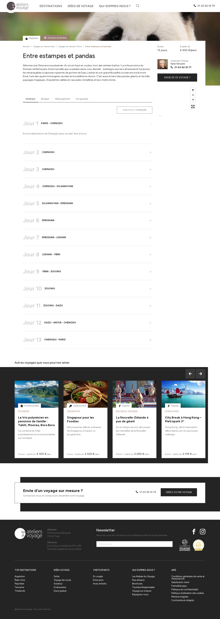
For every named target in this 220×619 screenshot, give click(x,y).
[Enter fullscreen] (192, 106)
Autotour (58, 583)
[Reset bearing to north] (192, 99)
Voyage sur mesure (141, 591)
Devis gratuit (60, 591)
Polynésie (19, 583)
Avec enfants (99, 583)
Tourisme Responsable (143, 587)
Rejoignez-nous (140, 594)
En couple (98, 576)
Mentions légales (179, 596)
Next (200, 374)
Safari (57, 576)
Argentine (20, 576)
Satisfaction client (180, 582)
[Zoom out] (192, 94)
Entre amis (98, 580)
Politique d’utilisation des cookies (187, 593)
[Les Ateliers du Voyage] (16, 6)
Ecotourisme (60, 587)
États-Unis (20, 580)
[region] (177, 103)
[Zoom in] (192, 89)
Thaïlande (20, 591)
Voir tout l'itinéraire (135, 110)
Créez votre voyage (179, 492)
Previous (190, 374)
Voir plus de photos (57, 37)
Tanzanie (19, 587)
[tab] (30, 99)
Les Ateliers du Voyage (143, 576)
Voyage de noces (62, 580)
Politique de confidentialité (184, 589)
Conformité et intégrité (182, 600)
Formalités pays (179, 586)
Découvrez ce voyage (36, 402)
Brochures (137, 583)
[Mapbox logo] (160, 117)
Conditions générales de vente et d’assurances (187, 577)
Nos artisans (138, 580)
